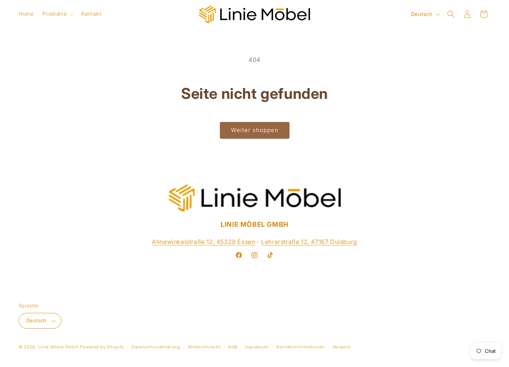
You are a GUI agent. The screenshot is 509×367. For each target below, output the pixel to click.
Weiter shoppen (254, 130)
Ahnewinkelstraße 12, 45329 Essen (203, 241)
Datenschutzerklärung (156, 346)
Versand (341, 346)
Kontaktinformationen (300, 346)
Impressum (257, 346)
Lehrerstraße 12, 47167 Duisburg (309, 241)
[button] (57, 14)
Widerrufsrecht (204, 346)
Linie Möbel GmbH (58, 346)
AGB (232, 346)
